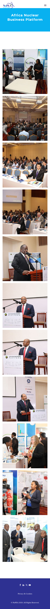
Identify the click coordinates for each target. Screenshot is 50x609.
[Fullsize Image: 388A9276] (25, 71)
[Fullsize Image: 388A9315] (25, 352)
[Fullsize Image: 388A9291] (25, 211)
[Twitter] (27, 585)
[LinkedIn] (23, 585)
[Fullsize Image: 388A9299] (25, 258)
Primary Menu (45, 5)
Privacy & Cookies (25, 594)
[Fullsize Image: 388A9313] (25, 305)
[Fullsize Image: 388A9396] (25, 445)
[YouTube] (30, 585)
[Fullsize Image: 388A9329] (25, 399)
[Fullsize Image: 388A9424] (25, 539)
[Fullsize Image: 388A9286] (25, 165)
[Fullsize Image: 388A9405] (25, 492)
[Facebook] (20, 585)
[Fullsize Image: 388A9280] (25, 118)
